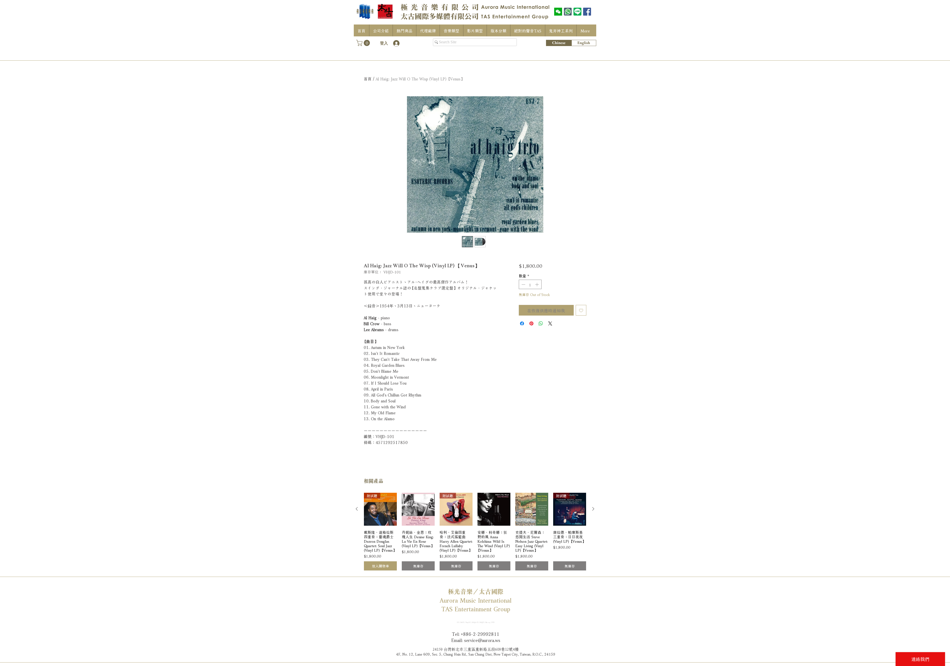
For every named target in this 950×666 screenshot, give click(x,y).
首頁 (368, 78)
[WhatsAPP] (568, 12)
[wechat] (558, 12)
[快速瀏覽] (418, 509)
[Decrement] (523, 284)
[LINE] (577, 12)
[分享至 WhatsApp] (541, 323)
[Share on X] (550, 323)
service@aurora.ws (482, 639)
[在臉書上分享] (522, 323)
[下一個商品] (593, 509)
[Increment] (537, 284)
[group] (475, 532)
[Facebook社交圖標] (587, 12)
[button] (363, 43)
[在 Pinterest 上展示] (531, 323)
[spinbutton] (530, 284)
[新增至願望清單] (581, 310)
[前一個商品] (357, 509)
